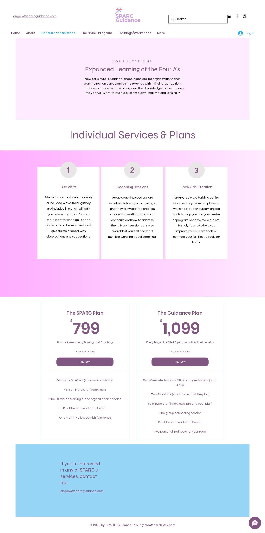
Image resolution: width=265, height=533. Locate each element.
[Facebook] (237, 16)
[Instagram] (244, 16)
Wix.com (169, 525)
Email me (152, 92)
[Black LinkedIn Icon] (229, 16)
